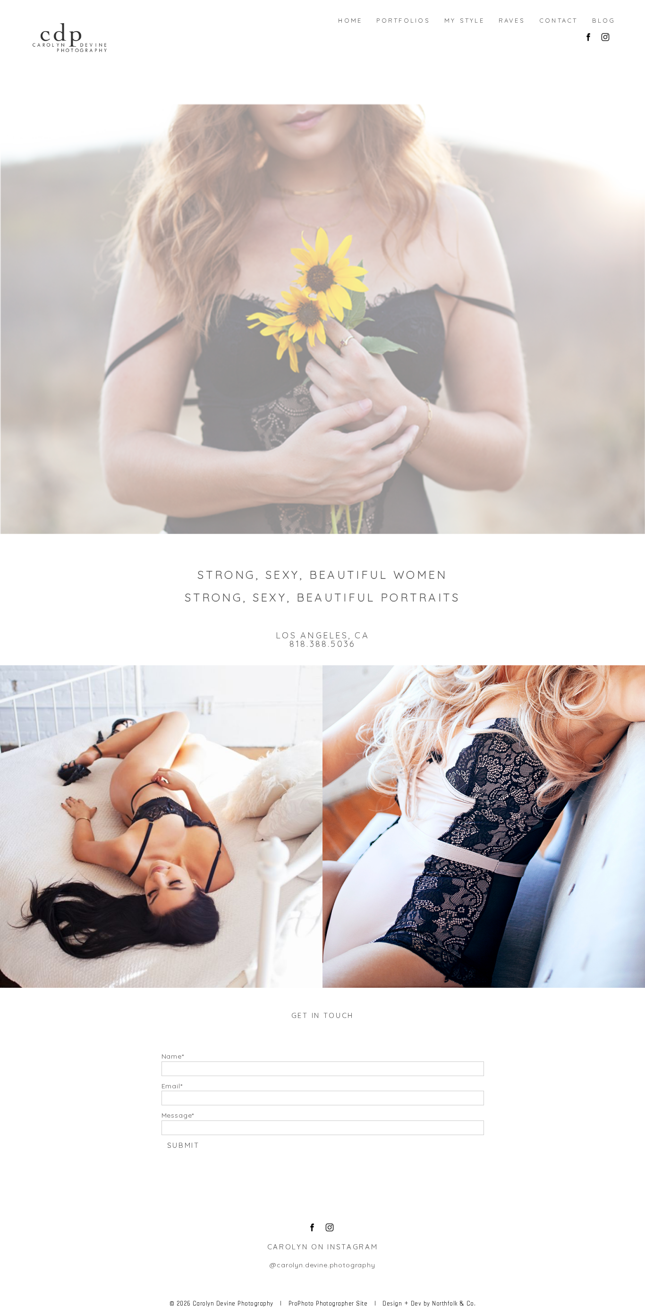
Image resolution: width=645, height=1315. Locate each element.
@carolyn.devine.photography (322, 1265)
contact (558, 19)
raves (512, 19)
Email (170, 1086)
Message (176, 1115)
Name (171, 1056)
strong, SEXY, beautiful (295, 575)
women (420, 575)
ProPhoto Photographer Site (328, 1303)
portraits (420, 597)
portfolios (403, 19)
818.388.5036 (322, 643)
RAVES (482, 827)
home (350, 19)
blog (604, 19)
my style (464, 19)
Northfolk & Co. (453, 1303)
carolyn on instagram (322, 1246)
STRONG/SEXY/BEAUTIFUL (160, 827)
